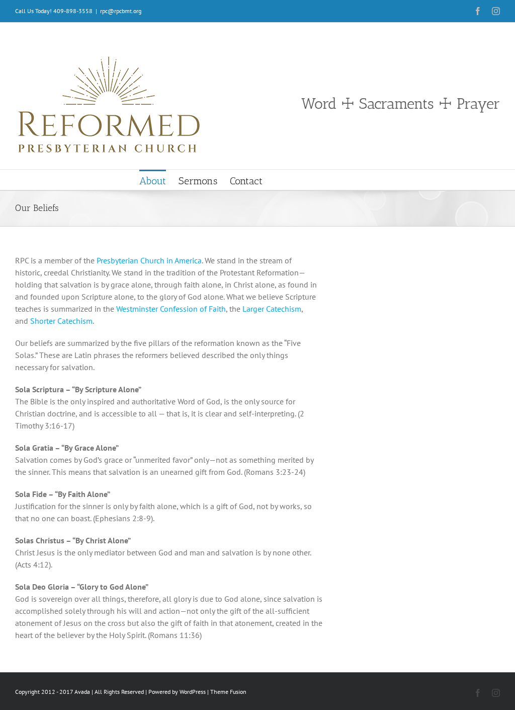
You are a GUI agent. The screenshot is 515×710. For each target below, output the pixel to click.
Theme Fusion (228, 691)
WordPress (193, 691)
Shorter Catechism (61, 321)
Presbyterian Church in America (149, 260)
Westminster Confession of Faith (171, 309)
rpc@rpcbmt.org (120, 11)
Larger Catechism (271, 309)
